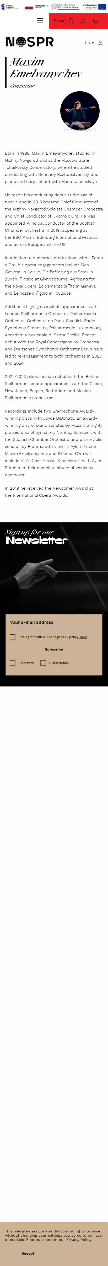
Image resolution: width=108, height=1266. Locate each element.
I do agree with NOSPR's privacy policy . (53, 637)
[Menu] (40, 20)
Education (26, 663)
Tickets (59, 21)
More (83, 637)
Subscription (59, 663)
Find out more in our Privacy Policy (58, 1239)
